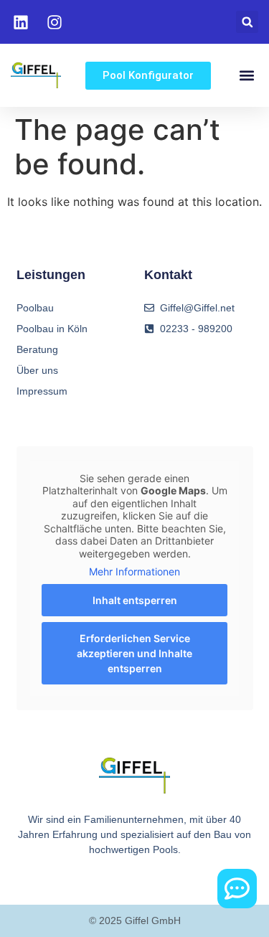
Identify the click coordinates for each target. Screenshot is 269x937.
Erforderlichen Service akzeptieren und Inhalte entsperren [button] (134, 653)
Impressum (41, 391)
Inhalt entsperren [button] (135, 600)
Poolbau (35, 308)
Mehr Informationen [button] (134, 571)
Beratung (37, 349)
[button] (247, 22)
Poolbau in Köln (52, 328)
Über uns (37, 370)
